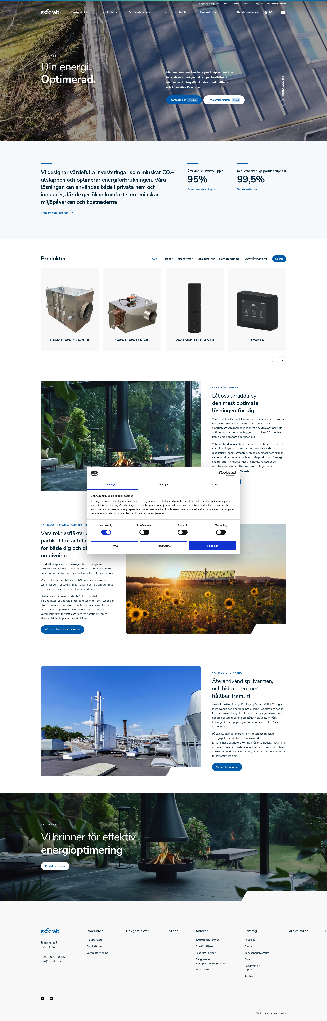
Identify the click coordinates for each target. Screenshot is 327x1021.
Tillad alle (212, 545)
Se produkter (245, 189)
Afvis (115, 545)
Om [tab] (214, 484)
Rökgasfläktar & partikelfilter (62, 629)
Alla (154, 259)
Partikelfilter (109, 12)
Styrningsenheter (229, 259)
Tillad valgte (163, 545)
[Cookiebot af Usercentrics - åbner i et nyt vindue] (221, 473)
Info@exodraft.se (52, 961)
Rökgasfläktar (80, 12)
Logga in (259, 3)
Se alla (279, 258)
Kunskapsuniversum (276, 3)
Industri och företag (176, 12)
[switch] (144, 532)
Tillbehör (167, 259)
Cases (225, 3)
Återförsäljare (204, 946)
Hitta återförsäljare (246, 12)
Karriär (235, 3)
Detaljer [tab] (163, 484)
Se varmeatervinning (199, 189)
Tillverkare (202, 970)
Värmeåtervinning (140, 12)
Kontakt (249, 976)
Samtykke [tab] (112, 484)
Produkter (206, 12)
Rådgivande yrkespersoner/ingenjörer (211, 961)
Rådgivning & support (208, 3)
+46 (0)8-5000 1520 (54, 957)
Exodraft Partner (206, 953)
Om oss (247, 3)
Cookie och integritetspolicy (271, 1013)
